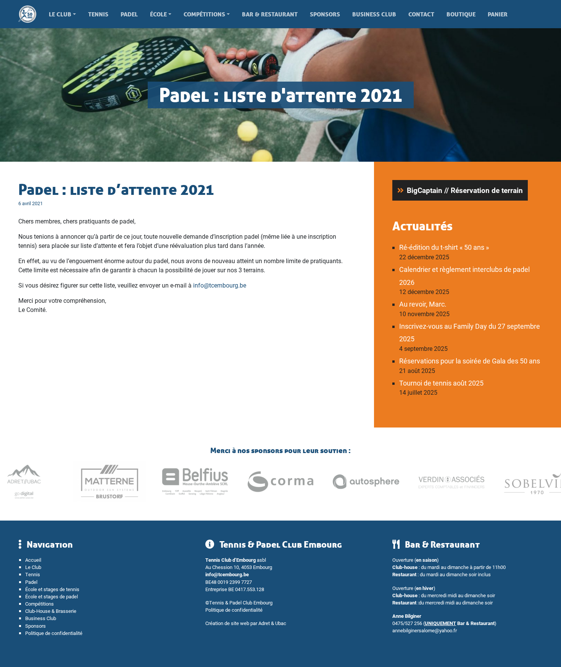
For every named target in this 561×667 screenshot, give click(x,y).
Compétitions (204, 14)
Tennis (98, 14)
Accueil (33, 559)
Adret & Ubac (272, 623)
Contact (421, 14)
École (158, 14)
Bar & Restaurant (270, 14)
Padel (129, 14)
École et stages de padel (51, 596)
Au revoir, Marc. (423, 304)
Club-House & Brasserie (50, 611)
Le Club (60, 14)
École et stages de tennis (52, 589)
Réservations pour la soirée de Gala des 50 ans (469, 360)
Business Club (374, 14)
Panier (498, 14)
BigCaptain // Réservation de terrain (465, 190)
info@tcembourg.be (219, 285)
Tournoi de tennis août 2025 (441, 382)
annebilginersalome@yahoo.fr (424, 630)
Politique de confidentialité (53, 633)
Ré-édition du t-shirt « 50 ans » (444, 247)
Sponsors (325, 14)
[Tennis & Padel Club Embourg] (30, 14)
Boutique (461, 14)
